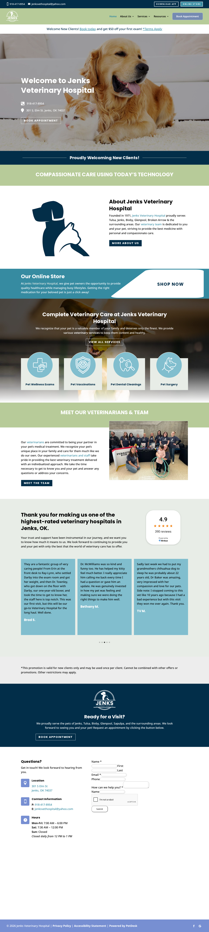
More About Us (125, 243)
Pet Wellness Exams (40, 384)
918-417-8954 (17, 3)
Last (120, 770)
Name (96, 761)
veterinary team (151, 224)
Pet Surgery (169, 384)
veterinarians (35, 442)
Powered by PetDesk (123, 926)
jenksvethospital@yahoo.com (48, 4)
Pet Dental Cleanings (126, 384)
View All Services (104, 342)
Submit (99, 809)
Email (96, 774)
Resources (160, 16)
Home (113, 16)
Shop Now (170, 284)
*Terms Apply (152, 29)
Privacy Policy (62, 926)
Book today (88, 29)
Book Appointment (187, 16)
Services (142, 16)
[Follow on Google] (200, 926)
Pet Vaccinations (83, 384)
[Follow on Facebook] (193, 926)
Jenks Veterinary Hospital (148, 215)
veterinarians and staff (75, 455)
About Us (125, 16)
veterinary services (87, 333)
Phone (95, 779)
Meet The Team (37, 483)
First (120, 766)
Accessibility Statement (90, 926)
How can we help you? (107, 787)
